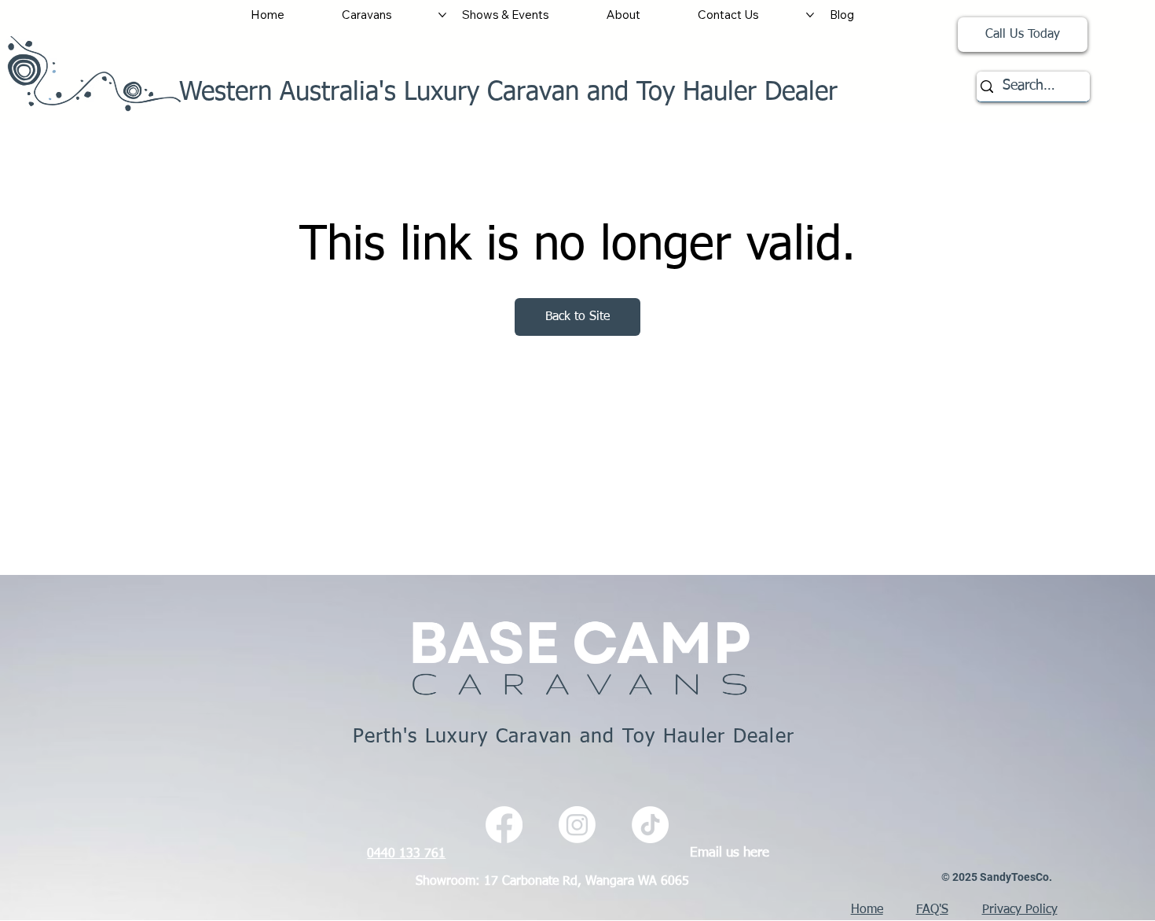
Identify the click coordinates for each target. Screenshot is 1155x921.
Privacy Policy (1020, 909)
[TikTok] (650, 824)
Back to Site (577, 317)
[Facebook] (504, 824)
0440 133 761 (406, 853)
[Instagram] (577, 824)
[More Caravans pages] (442, 15)
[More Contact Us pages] (810, 15)
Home (867, 909)
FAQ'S (932, 909)
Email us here (729, 853)
